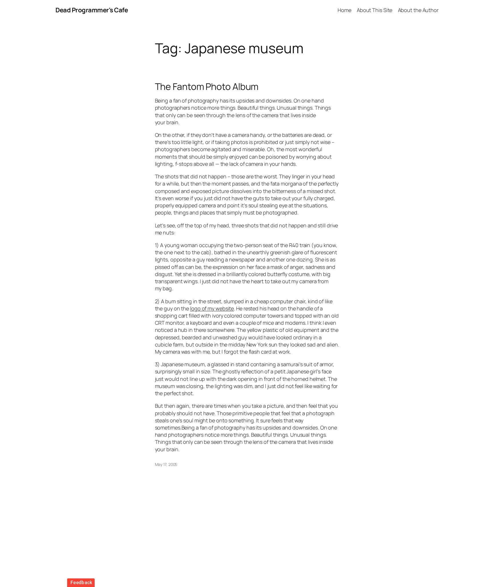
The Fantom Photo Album (207, 86)
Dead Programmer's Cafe (91, 10)
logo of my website (212, 308)
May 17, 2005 (166, 464)
